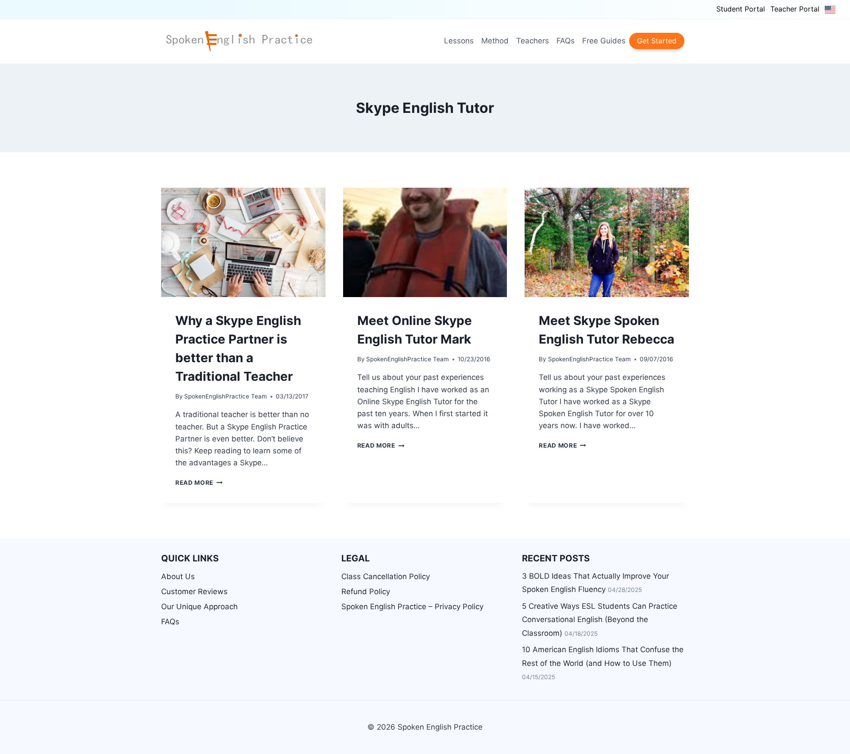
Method (495, 40)
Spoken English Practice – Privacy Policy (412, 606)
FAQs (565, 40)
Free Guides (604, 40)
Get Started (656, 40)
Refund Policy (365, 591)
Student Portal (740, 8)
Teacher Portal (794, 8)
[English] (830, 9)
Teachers (532, 40)
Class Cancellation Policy (385, 576)
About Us (178, 576)
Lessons (459, 40)
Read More (199, 482)
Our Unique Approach (199, 606)
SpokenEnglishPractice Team (225, 396)
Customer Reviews (194, 591)
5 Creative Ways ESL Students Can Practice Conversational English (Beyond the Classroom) (599, 620)
